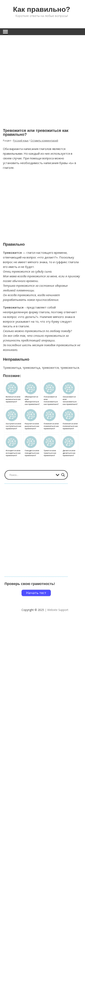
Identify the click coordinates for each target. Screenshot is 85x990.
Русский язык (20, 140)
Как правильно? (41, 9)
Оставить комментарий (44, 140)
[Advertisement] (42, 79)
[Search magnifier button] (63, 475)
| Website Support (56, 610)
